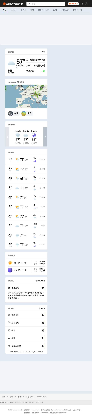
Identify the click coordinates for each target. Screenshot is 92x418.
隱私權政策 (36, 413)
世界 (4, 397)
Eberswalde (41, 397)
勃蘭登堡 (29, 397)
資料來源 (63, 413)
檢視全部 (42, 308)
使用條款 (27, 413)
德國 (19, 397)
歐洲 (12, 397)
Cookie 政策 (45, 413)
